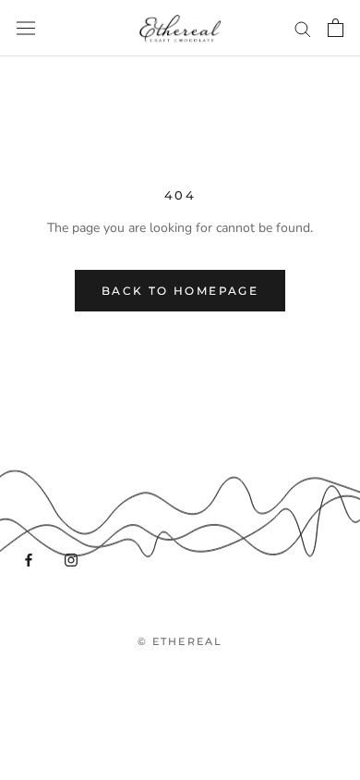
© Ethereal (180, 641)
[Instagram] (71, 559)
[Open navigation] (26, 28)
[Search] (302, 28)
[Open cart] (335, 27)
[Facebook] (28, 559)
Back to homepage (180, 291)
